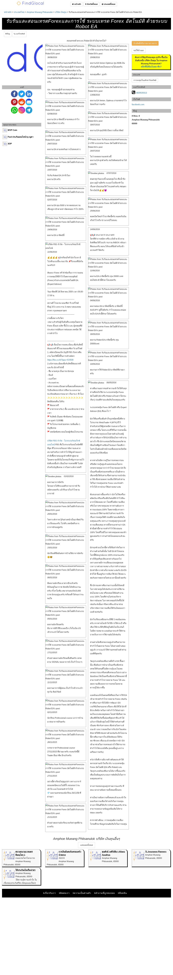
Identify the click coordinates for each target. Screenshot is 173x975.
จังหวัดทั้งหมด (91, 4)
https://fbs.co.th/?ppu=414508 (60, 360)
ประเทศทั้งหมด (109, 4)
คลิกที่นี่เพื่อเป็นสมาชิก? (151, 66)
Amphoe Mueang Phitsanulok (40, 12)
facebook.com (138, 104)
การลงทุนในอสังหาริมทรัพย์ (145, 80)
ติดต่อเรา (65, 893)
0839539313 (141, 93)
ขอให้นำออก (139, 50)
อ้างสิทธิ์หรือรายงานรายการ (145, 43)
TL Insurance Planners (155, 851)
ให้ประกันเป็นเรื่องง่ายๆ (25, 870)
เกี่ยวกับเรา (50, 893)
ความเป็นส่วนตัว (82, 893)
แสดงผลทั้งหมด (86, 845)
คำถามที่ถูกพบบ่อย (105, 893)
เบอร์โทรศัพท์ (20, 34)
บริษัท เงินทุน (60, 12)
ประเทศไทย (19, 12)
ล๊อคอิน (123, 893)
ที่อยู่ (8, 34)
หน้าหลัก (77, 4)
